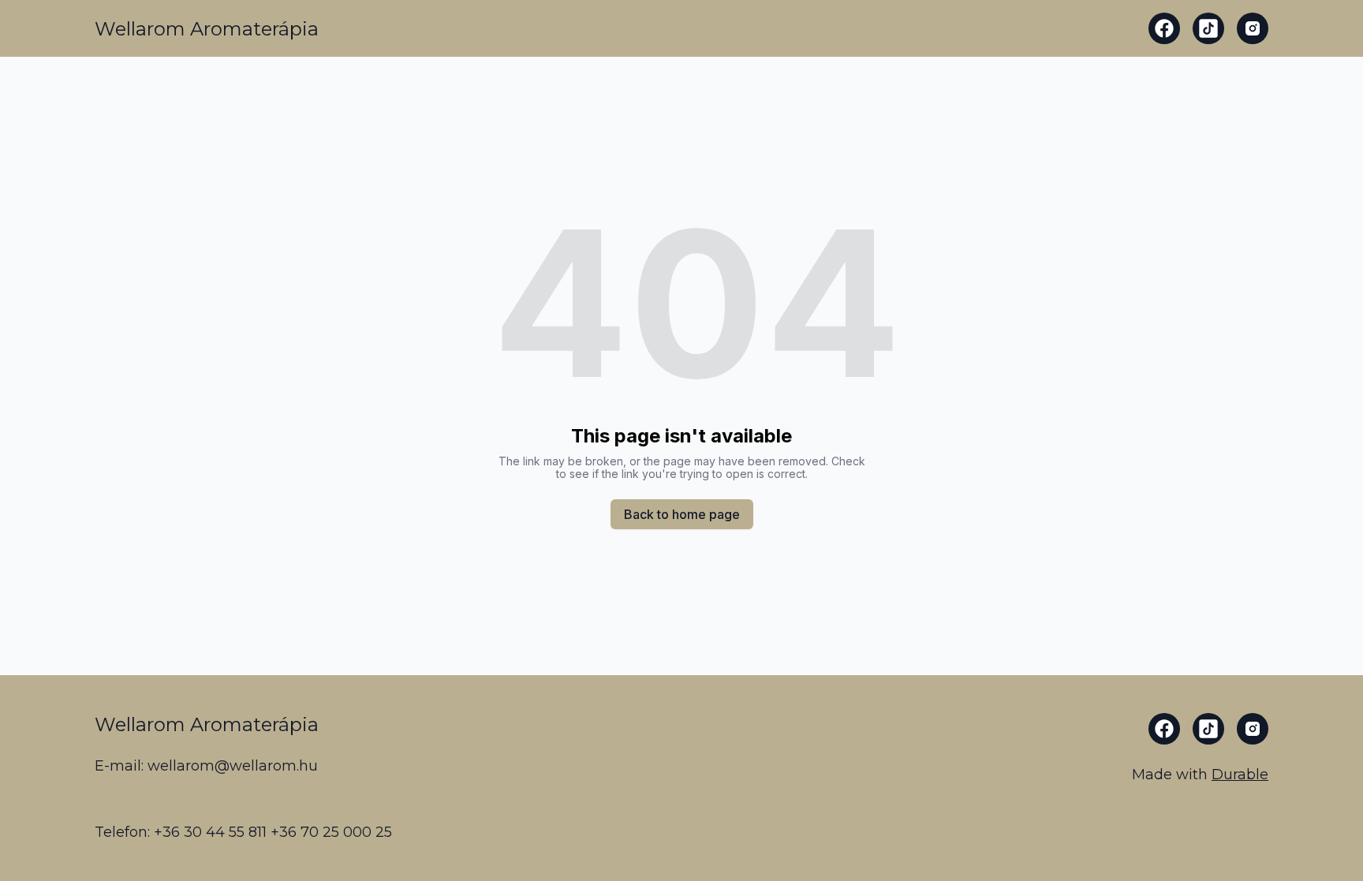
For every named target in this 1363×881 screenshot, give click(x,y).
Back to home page (682, 514)
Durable (1240, 774)
